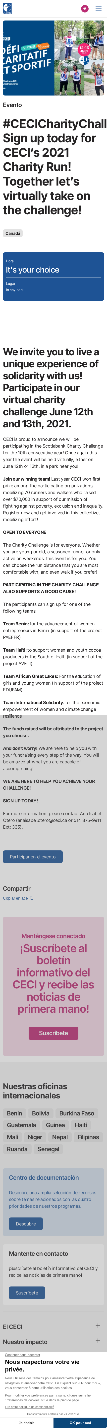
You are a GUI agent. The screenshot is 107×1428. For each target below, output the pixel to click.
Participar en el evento (33, 856)
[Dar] (85, 9)
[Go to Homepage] (7, 8)
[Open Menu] (98, 8)
